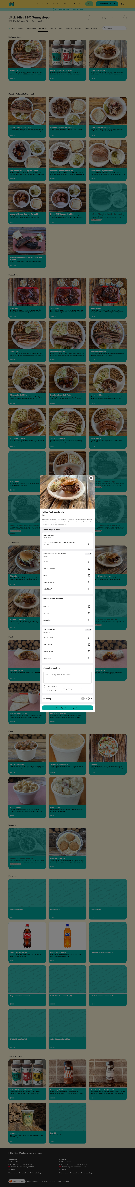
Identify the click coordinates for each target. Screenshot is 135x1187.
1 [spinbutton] (86, 698)
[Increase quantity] (90, 698)
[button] (67, 492)
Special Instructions (52, 668)
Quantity (47, 698)
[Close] (91, 478)
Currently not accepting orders (67, 708)
